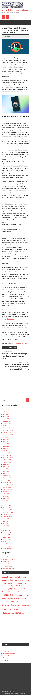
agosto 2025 (6, 437)
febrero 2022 (7, 532)
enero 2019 (6, 546)
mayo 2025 (6, 444)
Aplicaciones (21, 577)
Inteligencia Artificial (9, 559)
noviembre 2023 (8, 484)
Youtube (23, 613)
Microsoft (6, 595)
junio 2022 (6, 523)
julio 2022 (6, 521)
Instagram (6, 591)
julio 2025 (6, 439)
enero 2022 (6, 535)
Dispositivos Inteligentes (9, 586)
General (5, 347)
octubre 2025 (7, 432)
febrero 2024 (7, 478)
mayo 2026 (6, 416)
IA (2, 591)
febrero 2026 (7, 423)
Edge (17, 586)
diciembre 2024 (7, 455)
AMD (3, 577)
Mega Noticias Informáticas (15, 10)
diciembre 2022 (7, 509)
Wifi (11, 613)
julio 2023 (6, 494)
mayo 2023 (6, 498)
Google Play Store (18, 588)
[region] (15, 384)
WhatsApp (6, 613)
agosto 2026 (6, 409)
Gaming (25, 586)
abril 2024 (6, 473)
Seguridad (14, 601)
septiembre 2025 (8, 434)
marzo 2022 (6, 530)
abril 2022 (6, 528)
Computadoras (7, 583)
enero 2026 (6, 425)
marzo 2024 (6, 475)
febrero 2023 (7, 505)
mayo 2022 (6, 525)
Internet (12, 591)
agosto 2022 (6, 519)
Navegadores (16, 595)
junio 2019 (6, 544)
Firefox (21, 586)
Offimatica (4, 598)
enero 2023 (6, 507)
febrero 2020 (7, 539)
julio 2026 (6, 412)
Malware (21, 591)
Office (27, 595)
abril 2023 (6, 500)
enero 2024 (6, 480)
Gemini (3, 588)
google (11, 588)
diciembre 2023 (7, 482)
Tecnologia (24, 343)
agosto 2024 (6, 464)
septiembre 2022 (8, 516)
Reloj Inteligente (5, 601)
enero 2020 (6, 541)
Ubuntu (19, 609)
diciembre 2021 (7, 537)
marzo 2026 (6, 421)
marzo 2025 (6, 448)
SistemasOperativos (11, 605)
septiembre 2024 (8, 462)
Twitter (15, 609)
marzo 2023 (6, 503)
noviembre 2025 (8, 430)
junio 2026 (6, 414)
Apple (4, 580)
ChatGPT (17, 580)
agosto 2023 (6, 491)
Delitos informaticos (19, 583)
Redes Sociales (7, 566)
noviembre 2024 (8, 457)
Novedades (6, 561)
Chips (21, 580)
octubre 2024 (7, 459)
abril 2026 (6, 419)
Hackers (26, 588)
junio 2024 (6, 469)
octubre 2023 (7, 487)
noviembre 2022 (8, 512)
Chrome (26, 580)
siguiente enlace (9, 319)
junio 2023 (6, 496)
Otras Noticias (12, 347)
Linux (17, 591)
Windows (16, 613)
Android (13, 343)
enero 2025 (6, 453)
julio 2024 (6, 466)
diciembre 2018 (7, 548)
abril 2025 (6, 446)
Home (5, 649)
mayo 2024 (6, 471)
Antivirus (14, 577)
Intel (9, 591)
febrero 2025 (7, 450)
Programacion (11, 598)
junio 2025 (6, 441)
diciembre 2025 (7, 428)
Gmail (6, 588)
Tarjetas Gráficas (25, 605)
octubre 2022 (7, 514)
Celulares (18, 343)
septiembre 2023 (8, 489)
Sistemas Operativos (9, 568)
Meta (25, 591)
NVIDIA (23, 595)
